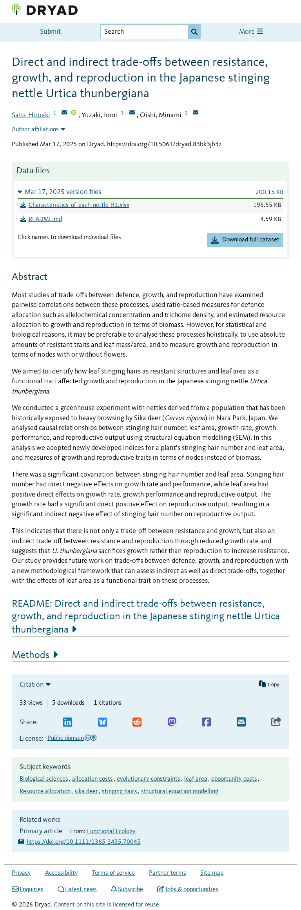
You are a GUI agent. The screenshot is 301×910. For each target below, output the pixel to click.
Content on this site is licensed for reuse (106, 905)
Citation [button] (32, 684)
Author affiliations (35, 130)
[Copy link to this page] (276, 722)
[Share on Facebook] (206, 722)
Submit (50, 32)
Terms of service (113, 873)
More (247, 32)
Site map (211, 873)
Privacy (21, 873)
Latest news (81, 889)
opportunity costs (234, 779)
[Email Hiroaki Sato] (64, 113)
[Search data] (194, 31)
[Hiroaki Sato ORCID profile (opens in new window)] (73, 113)
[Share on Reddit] (136, 722)
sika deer (86, 792)
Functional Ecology (111, 831)
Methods (31, 655)
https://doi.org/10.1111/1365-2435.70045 (84, 842)
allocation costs (92, 779)
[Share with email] (241, 722)
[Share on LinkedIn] (67, 722)
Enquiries (32, 889)
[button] (150, 192)
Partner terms (167, 873)
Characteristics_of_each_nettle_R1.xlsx (79, 205)
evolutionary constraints (148, 779)
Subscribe (130, 889)
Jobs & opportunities (191, 889)
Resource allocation (45, 792)
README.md (45, 219)
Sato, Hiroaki (31, 115)
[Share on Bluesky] (102, 722)
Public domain (65, 738)
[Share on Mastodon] (171, 722)
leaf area (195, 779)
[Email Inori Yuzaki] (132, 113)
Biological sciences (44, 779)
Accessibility (61, 873)
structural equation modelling (179, 792)
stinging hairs (119, 792)
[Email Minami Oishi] (195, 113)
